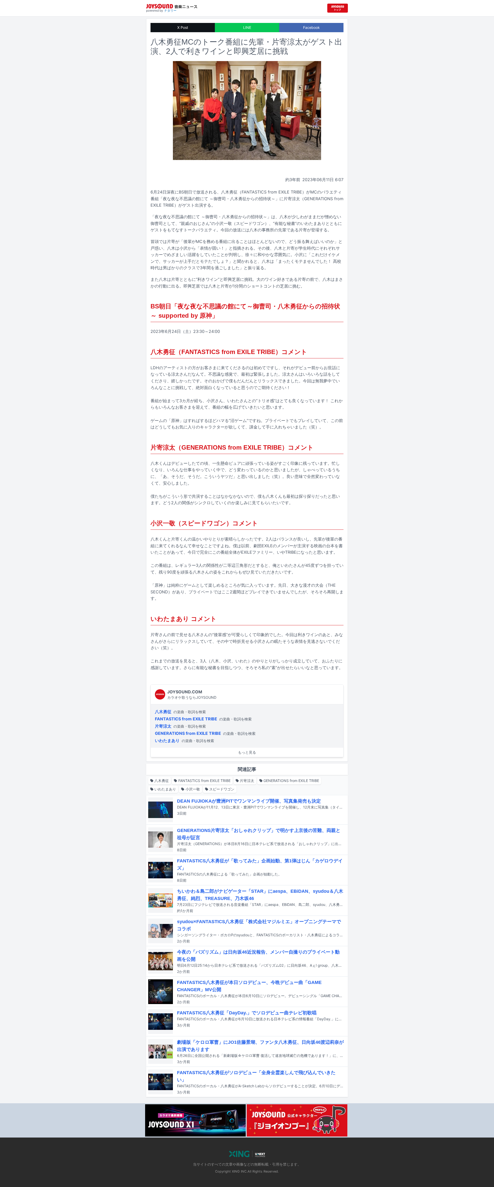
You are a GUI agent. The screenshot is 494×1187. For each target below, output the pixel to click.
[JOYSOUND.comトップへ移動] (337, 8)
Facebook (311, 27)
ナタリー (170, 10)
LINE (247, 27)
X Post (182, 27)
